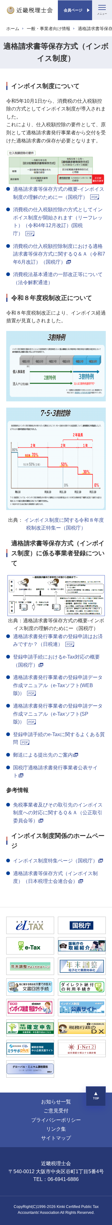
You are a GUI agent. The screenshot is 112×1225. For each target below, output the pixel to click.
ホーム (12, 28)
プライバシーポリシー (56, 1120)
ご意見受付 (56, 1110)
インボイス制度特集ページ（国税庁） (55, 860)
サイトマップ (56, 1138)
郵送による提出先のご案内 (43, 755)
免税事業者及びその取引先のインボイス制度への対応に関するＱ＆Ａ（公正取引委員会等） (58, 812)
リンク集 (56, 1129)
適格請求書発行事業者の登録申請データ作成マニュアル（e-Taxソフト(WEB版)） (58, 685)
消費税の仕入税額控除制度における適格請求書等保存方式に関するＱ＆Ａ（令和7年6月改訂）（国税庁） (59, 254)
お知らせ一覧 (56, 1101)
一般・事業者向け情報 (48, 28)
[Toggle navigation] (102, 10)
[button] (96, 1096)
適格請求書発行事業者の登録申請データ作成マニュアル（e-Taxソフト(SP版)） (58, 713)
